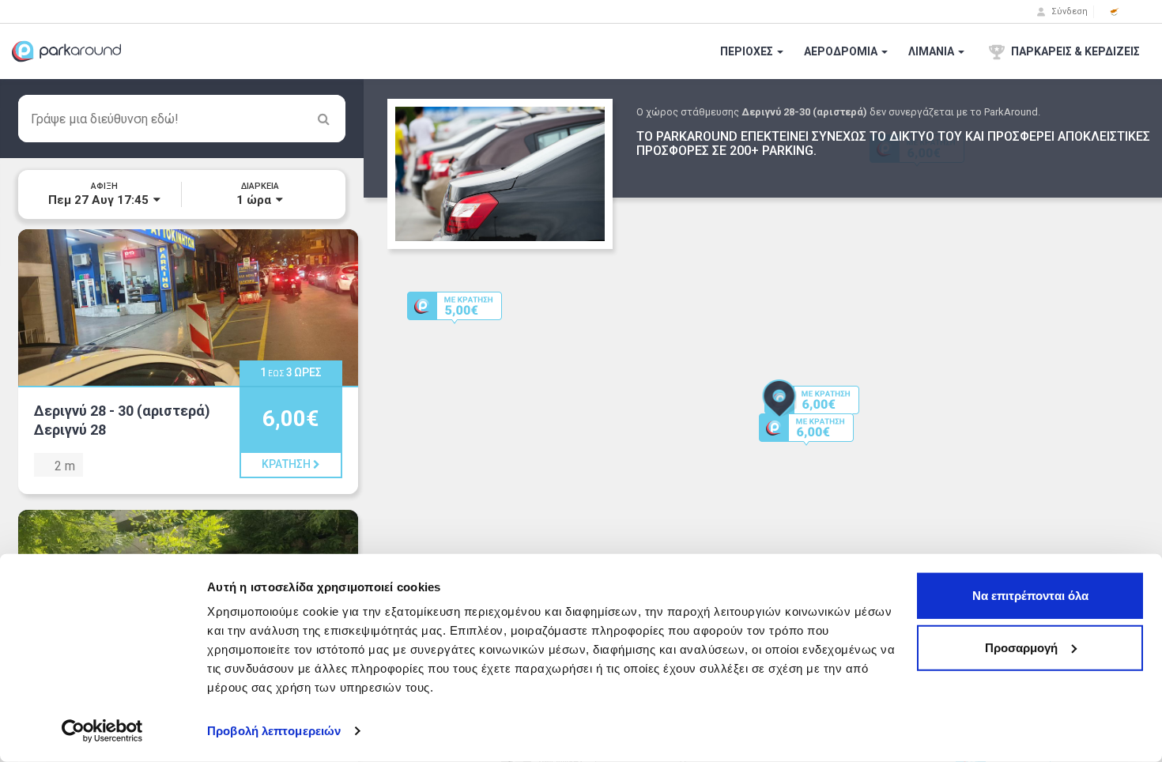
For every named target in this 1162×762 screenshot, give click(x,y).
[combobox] (181, 118)
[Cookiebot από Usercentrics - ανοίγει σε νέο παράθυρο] (102, 731)
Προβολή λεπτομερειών (274, 730)
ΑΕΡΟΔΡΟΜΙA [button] (842, 51)
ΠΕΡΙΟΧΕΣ (747, 51)
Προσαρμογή (1021, 647)
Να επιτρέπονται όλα (1030, 595)
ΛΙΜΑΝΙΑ (932, 51)
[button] (1115, 12)
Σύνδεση (1068, 11)
